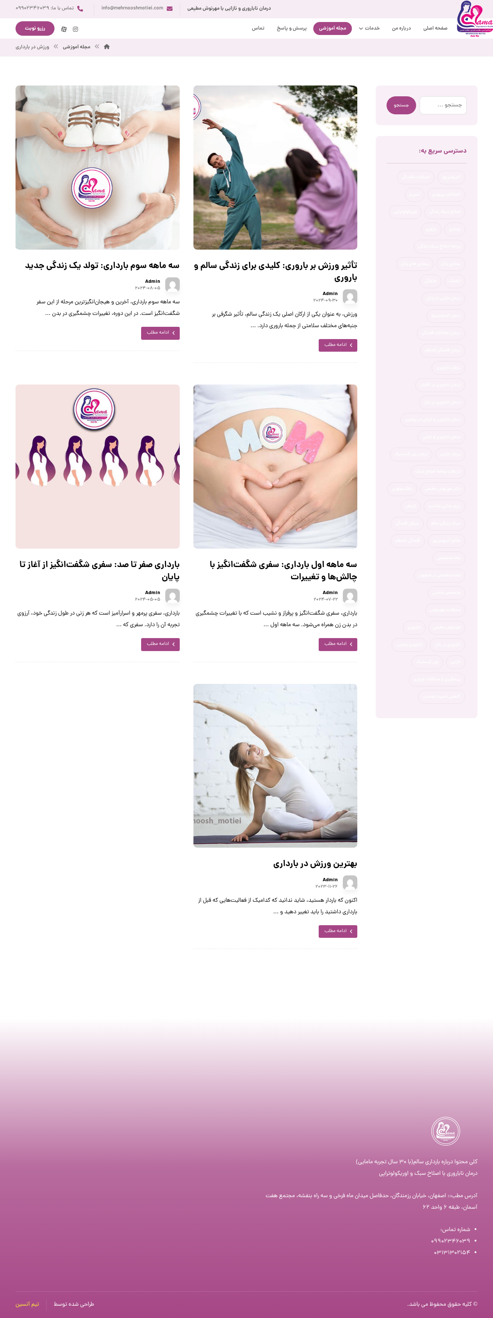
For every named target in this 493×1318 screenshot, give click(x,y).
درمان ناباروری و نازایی (441, 437)
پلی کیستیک (427, 662)
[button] (75, 29)
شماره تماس (456, 1230)
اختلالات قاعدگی (416, 177)
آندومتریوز (451, 177)
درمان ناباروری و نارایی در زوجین (433, 420)
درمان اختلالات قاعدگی (441, 333)
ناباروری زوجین (409, 645)
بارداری (455, 229)
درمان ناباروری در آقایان (440, 385)
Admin (330, 294)
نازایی (456, 662)
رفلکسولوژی (402, 489)
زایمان (410, 506)
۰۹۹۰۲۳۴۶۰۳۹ (450, 1241)
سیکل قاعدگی (407, 523)
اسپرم (415, 195)
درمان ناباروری (448, 368)
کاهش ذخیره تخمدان (442, 697)
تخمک (455, 281)
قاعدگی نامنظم (407, 541)
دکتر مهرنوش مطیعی (443, 489)
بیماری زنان (451, 264)
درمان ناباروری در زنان (442, 402)
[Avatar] (350, 296)
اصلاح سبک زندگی (445, 212)
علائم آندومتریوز (446, 541)
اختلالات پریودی (446, 195)
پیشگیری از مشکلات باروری (437, 679)
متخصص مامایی (446, 593)
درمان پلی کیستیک (411, 454)
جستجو (401, 105)
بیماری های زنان (415, 264)
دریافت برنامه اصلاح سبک (438, 472)
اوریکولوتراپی (405, 212)
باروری (431, 229)
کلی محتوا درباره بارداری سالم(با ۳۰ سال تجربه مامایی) (416, 1162)
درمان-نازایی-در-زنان (443, 298)
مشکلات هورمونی (445, 610)
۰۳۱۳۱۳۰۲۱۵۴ (452, 1253)
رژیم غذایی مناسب (444, 506)
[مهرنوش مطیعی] (107, 47)
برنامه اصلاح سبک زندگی (439, 246)
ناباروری (414, 627)
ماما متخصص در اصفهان (440, 575)
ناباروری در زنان (448, 645)
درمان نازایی (450, 454)
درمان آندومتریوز (446, 316)
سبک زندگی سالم (446, 523)
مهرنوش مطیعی (447, 627)
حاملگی (430, 281)
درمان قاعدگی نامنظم (443, 350)
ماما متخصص (449, 558)
